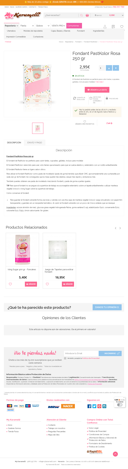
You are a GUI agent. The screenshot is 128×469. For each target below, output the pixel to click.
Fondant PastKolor (90, 42)
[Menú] (124, 398)
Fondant (81, 31)
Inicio (7, 7)
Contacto (32, 7)
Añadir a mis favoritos (84, 124)
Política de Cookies (97, 447)
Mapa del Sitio (54, 435)
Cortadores (38, 37)
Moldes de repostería (33, 31)
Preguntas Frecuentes (57, 432)
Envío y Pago (34, 142)
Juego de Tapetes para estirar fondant (59, 270)
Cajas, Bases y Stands (60, 31)
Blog (12, 7)
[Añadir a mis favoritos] (10, 284)
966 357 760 (118, 6)
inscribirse (110, 353)
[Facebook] (89, 406)
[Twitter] (94, 406)
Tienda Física (43, 7)
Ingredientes (98, 31)
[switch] (119, 404)
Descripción (14, 142)
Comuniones (73, 26)
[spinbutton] (102, 68)
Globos (39, 26)
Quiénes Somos (21, 7)
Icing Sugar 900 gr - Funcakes (22, 269)
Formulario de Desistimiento (100, 443)
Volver (8, 42)
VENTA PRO (57, 26)
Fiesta (23, 26)
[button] (109, 68)
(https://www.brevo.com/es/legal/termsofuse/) (91, 379)
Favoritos (122, 30)
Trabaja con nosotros (56, 428)
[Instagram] (104, 406)
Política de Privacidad (91, 358)
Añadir (32, 284)
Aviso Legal (93, 428)
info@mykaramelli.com (47, 461)
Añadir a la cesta (98, 90)
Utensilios (11, 31)
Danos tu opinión (106, 307)
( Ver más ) (99, 82)
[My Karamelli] (22, 15)
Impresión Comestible (16, 37)
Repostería (10, 26)
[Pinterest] (99, 406)
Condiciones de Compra (99, 435)
